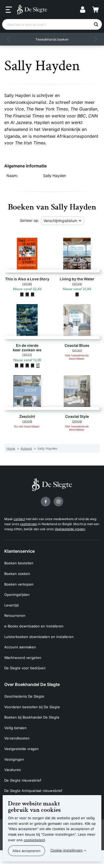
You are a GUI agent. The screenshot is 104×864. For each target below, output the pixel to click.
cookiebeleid (34, 840)
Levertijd (11, 605)
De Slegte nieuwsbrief (22, 780)
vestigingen (28, 524)
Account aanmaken (20, 647)
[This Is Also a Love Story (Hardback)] (32, 294)
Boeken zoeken (17, 573)
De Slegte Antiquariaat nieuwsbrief (33, 790)
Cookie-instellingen (66, 850)
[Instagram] (58, 501)
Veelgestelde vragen (70, 529)
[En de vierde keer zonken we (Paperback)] (16, 365)
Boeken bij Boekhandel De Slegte (31, 717)
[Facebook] (45, 501)
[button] (8, 39)
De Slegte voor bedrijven (25, 668)
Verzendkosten (17, 738)
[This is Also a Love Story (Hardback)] (27, 294)
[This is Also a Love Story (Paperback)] (22, 294)
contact (19, 519)
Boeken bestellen (18, 563)
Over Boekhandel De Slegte (32, 684)
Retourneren (14, 615)
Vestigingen (14, 759)
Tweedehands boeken (52, 39)
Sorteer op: (29, 220)
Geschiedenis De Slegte (24, 696)
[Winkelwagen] (95, 9)
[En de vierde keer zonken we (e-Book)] (38, 365)
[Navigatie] (8, 9)
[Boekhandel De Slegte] (32, 9)
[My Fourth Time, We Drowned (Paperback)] (32, 365)
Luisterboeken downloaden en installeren (39, 637)
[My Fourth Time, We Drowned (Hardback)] (22, 365)
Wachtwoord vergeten (22, 657)
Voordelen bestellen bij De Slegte (32, 707)
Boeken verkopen (19, 584)
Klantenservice (19, 551)
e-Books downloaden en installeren (33, 626)
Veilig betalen (15, 728)
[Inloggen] (82, 9)
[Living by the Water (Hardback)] (77, 294)
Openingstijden (17, 594)
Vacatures (12, 770)
